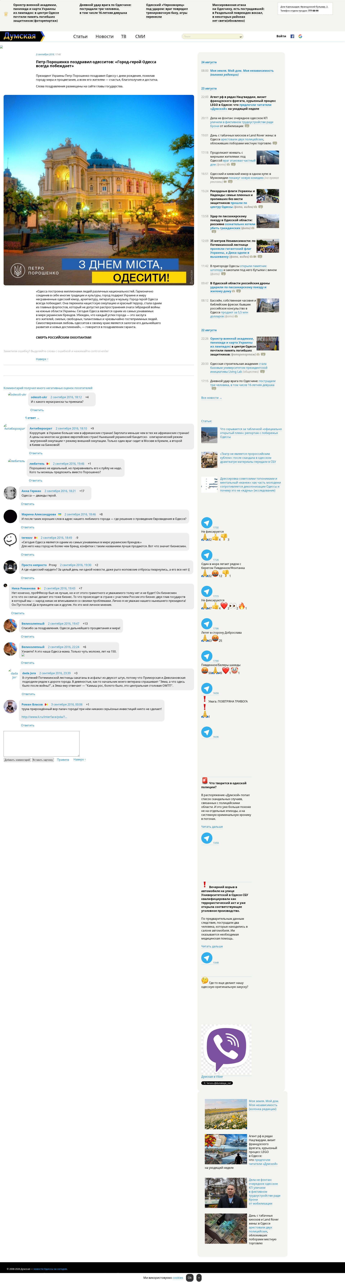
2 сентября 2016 (45, 54)
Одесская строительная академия (234, 364)
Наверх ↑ (42, 359)
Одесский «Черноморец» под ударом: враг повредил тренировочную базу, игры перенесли (167, 11)
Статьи (80, 36)
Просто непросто (34, 565)
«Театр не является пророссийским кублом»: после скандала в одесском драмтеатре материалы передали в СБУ (248, 458)
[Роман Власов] (10, 712)
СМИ (140, 36)
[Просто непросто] (10, 573)
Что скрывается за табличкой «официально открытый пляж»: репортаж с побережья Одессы (251, 433)
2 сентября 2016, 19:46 (68, 464)
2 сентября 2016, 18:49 (56, 538)
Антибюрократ (41, 428)
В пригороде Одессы (225, 266)
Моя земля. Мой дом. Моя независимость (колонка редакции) (264, 1105)
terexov (27, 538)
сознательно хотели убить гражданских (232, 226)
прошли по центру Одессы (228, 205)
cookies (178, 1278)
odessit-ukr (39, 397)
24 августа (209, 62)
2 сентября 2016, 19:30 (75, 565)
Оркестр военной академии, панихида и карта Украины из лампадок (232, 342)
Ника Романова (24, 588)
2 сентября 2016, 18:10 (71, 428)
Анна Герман (31, 491)
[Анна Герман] (10, 499)
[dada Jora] (13, 677)
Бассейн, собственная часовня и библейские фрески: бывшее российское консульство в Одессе (233, 306)
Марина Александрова (39, 514)
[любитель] (16, 461)
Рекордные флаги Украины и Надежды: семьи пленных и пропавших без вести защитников (232, 197)
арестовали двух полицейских (242, 139)
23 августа (209, 88)
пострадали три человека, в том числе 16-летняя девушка (242, 383)
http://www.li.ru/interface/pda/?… (44, 717)
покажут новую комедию (246, 178)
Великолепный (33, 624)
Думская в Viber (212, 1077)
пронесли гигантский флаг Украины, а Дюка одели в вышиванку (230, 253)
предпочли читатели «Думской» (263, 1162)
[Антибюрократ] (14, 429)
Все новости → (211, 398)
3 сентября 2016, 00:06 (66, 704)
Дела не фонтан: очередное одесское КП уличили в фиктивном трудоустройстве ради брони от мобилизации (264, 1191)
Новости (105, 36)
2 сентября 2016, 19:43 (59, 588)
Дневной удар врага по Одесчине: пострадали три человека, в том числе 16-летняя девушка (105, 9)
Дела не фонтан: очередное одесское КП (239, 118)
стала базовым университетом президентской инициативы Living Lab (238, 368)
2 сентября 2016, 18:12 (66, 397)
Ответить (37, 410)
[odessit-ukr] (17, 394)
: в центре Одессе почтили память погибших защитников (233, 350)
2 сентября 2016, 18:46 (80, 514)
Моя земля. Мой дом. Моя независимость (242, 73)
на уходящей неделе (243, 109)
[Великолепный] (10, 631)
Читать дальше (212, 827)
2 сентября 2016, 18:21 (60, 491)
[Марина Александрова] (10, 522)
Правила (63, 760)
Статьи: (206, 421)
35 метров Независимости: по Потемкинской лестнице (233, 243)
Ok (190, 1278)
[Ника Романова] (5, 586)
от (231, 126)
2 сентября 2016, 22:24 (63, 647)
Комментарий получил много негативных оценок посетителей (48, 388)
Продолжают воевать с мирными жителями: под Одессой (227, 156)
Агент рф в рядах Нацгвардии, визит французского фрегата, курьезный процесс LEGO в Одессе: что (243, 101)
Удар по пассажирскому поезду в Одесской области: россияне (231, 220)
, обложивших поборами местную (240, 141)
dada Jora (29, 673)
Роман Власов (32, 704)
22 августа (209, 330)
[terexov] (10, 545)
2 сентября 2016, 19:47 (63, 624)
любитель (37, 464)
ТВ (123, 36)
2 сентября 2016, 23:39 (55, 673)
